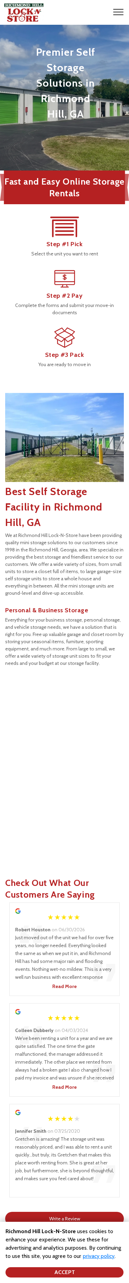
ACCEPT (64, 1272)
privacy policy (99, 1256)
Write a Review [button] (64, 1219)
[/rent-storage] (64, 234)
